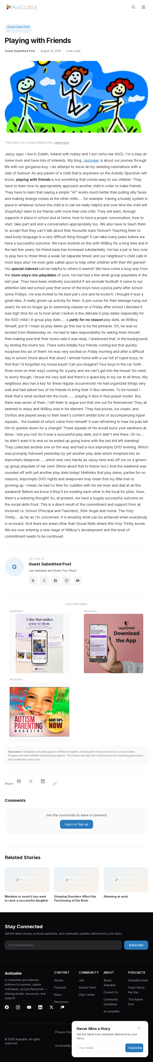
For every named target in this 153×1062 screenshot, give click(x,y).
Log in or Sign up (76, 824)
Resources (61, 1001)
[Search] (134, 7)
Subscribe (135, 1047)
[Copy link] (57, 783)
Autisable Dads (138, 980)
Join (81, 980)
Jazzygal (90, 160)
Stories (58, 980)
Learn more (61, 142)
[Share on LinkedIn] (45, 783)
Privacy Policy (64, 1032)
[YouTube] (77, 580)
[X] (53, 1009)
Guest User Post (18, 26)
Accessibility (112, 1011)
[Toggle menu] (143, 7)
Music (58, 994)
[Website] (33, 580)
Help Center (87, 994)
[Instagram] (66, 580)
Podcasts (60, 987)
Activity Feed (87, 987)
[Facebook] (55, 580)
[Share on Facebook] (21, 783)
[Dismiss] (141, 1028)
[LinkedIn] (42, 1009)
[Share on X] (33, 783)
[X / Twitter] (44, 580)
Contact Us (111, 992)
